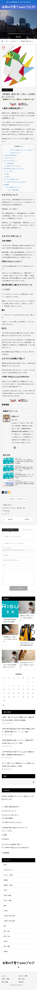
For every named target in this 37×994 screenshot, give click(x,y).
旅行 (5, 926)
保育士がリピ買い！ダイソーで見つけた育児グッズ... (27, 618)
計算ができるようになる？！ (13, 166)
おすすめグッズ (7, 90)
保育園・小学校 (8, 885)
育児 (8, 510)
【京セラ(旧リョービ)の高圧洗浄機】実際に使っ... (26, 645)
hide (21, 146)
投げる (7, 176)
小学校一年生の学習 (9, 916)
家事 (5, 905)
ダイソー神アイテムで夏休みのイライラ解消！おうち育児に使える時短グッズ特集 (18, 764)
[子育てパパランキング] (23, 104)
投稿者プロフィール (13, 187)
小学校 (5, 910)
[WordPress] (14, 447)
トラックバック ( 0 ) (26, 529)
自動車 (5, 951)
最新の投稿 (13, 190)
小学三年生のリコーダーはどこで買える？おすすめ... (27, 665)
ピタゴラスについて (9, 158)
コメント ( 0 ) (10, 529)
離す (7, 174)
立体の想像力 (9, 163)
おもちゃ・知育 (15, 508)
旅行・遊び (22, 508)
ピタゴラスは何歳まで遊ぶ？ (11, 179)
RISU (5, 865)
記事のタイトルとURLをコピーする (18, 499)
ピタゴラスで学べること (10, 160)
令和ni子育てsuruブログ (18, 7)
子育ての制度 (7, 895)
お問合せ (21, 982)
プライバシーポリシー (16, 985)
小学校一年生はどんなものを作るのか (16, 182)
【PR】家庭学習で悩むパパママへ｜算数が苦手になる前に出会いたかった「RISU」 (24, 476)
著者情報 (6, 184)
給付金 (5, 941)
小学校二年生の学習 (9, 921)
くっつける (9, 171)
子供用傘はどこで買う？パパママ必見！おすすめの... (10, 639)
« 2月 (3, 705)
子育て (5, 510)
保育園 (5, 880)
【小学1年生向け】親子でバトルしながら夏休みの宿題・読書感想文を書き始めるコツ (24, 483)
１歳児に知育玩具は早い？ (10, 155)
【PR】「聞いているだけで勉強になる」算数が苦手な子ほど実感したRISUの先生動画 (24, 461)
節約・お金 (7, 936)
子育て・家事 (7, 900)
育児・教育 (7, 946)
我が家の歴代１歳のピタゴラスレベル (13, 168)
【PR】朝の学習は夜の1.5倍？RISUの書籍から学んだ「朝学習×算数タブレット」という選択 (24, 469)
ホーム (4, 976)
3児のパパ (9, 505)
